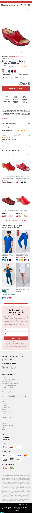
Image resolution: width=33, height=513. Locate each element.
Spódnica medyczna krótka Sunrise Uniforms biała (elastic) (22, 288)
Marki (3, 429)
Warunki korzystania (24, 508)
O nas (3, 421)
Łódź (11, 500)
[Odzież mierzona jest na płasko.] (29, 74)
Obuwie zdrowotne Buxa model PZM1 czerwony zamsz (8, 177)
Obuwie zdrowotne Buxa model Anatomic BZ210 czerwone (22, 177)
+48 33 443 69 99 (9, 360)
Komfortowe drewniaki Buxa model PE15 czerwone (22, 211)
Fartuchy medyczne (7, 411)
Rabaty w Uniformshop (8, 390)
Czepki (3, 414)
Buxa (6, 65)
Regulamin (4, 423)
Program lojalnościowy (8, 387)
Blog (3, 427)
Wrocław (8, 500)
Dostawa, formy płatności (8, 379)
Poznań (23, 500)
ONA (3, 58)
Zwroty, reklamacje (7, 381)
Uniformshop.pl (25, 504)
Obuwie (7, 58)
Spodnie (4, 403)
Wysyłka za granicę (7, 392)
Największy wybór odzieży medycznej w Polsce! (15, 2)
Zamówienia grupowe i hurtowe (10, 383)
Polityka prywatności (7, 425)
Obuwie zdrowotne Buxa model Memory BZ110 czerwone (8, 211)
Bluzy (3, 401)
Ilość (8, 81)
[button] (21, 52)
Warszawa (27, 499)
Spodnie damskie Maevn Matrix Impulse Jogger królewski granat (22, 254)
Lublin (14, 500)
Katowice (19, 500)
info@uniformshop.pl (10, 363)
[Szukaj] (25, 5)
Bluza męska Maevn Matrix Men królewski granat (7, 254)
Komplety (4, 399)
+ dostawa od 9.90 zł (24, 84)
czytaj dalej (5, 118)
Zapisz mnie (16, 338)
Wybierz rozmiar (16, 88)
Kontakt (4, 377)
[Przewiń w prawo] (13, 183)
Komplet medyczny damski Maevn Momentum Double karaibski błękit (7, 288)
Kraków (3, 500)
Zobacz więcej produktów (16, 220)
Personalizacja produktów (9, 385)
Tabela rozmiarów (23, 74)
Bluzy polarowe (6, 407)
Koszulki (4, 409)
